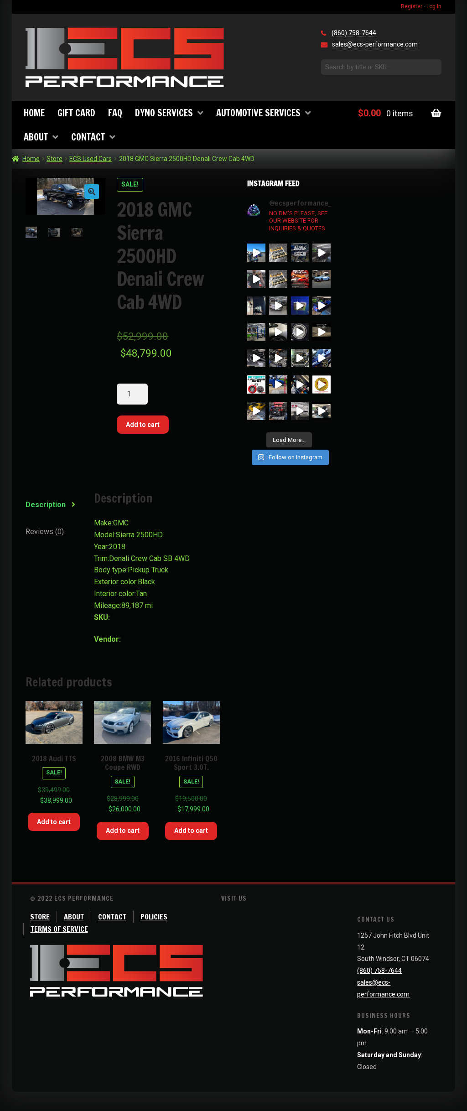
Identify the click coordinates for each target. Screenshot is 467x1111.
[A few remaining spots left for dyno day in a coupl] (256, 411)
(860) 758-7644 (354, 32)
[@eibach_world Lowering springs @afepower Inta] (321, 279)
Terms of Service (59, 929)
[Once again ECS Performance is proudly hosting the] (300, 279)
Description (46, 504)
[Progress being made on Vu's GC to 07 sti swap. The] (321, 358)
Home (34, 112)
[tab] (54, 505)
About (36, 137)
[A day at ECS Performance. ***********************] (278, 358)
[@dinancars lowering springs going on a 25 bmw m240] (256, 358)
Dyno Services (164, 112)
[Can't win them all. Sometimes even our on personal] (300, 358)
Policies (153, 917)
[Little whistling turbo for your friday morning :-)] (300, 332)
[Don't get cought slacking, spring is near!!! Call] (300, 384)
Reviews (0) (45, 531)
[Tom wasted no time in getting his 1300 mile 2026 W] (321, 253)
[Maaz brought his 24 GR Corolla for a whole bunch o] (321, 411)
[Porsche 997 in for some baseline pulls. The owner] (278, 332)
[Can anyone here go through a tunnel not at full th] (321, 332)
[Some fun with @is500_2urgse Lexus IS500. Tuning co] (300, 305)
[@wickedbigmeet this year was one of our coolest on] (256, 253)
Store (54, 158)
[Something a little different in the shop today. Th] (256, 332)
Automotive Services (258, 112)
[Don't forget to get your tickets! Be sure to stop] (300, 253)
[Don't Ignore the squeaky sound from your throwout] (256, 305)
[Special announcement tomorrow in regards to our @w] (278, 279)
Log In (433, 6)
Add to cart (143, 424)
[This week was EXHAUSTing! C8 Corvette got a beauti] (300, 411)
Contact (88, 137)
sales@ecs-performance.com (375, 44)
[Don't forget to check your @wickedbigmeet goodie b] (278, 253)
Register (411, 6)
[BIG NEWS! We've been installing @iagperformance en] (321, 384)
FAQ (115, 112)
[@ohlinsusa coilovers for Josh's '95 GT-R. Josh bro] (278, 305)
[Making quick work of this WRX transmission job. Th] (278, 384)
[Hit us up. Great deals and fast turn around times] (256, 384)
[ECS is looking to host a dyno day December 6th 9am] (278, 411)
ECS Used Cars (90, 158)
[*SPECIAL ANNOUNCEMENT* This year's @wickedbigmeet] (256, 279)
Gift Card (76, 112)
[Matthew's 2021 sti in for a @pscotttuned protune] (321, 305)
